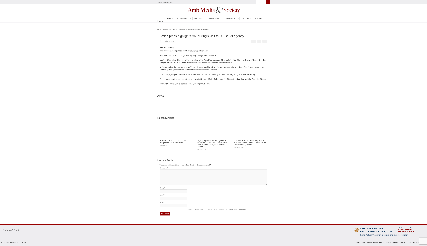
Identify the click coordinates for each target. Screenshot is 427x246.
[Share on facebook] (254, 41)
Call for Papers (183, 18)
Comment (164, 168)
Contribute (232, 18)
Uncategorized (167, 29)
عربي (161, 21)
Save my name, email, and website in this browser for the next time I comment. (217, 209)
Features (198, 18)
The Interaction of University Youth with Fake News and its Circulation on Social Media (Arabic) (250, 142)
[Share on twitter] (259, 41)
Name (162, 188)
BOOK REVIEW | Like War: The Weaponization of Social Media (173, 141)
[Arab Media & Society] (213, 10)
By (160, 41)
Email (162, 195)
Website (162, 202)
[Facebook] (176, 2)
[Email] (265, 41)
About (258, 18)
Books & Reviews (214, 18)
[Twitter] (178, 2)
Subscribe (246, 18)
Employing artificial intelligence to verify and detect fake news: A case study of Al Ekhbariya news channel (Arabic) (212, 143)
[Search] (268, 2)
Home (159, 19)
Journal (168, 18)
